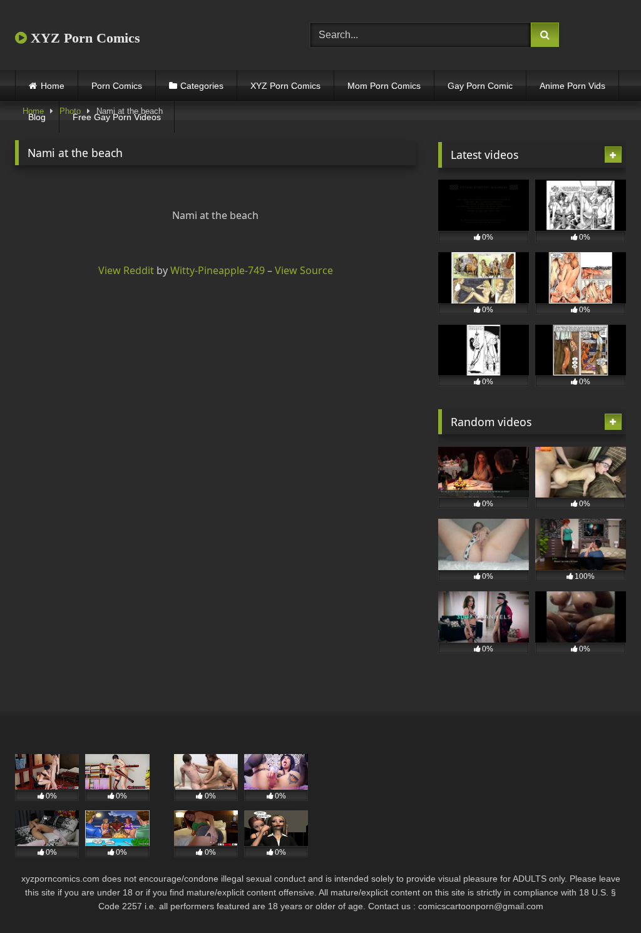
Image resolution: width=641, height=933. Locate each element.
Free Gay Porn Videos (117, 117)
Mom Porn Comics (384, 86)
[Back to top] (602, 896)
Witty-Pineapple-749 (217, 270)
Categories (201, 86)
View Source (304, 270)
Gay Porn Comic (480, 86)
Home (52, 86)
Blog (37, 117)
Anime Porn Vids (572, 86)
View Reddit (126, 270)
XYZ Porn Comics (83, 38)
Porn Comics (116, 86)
